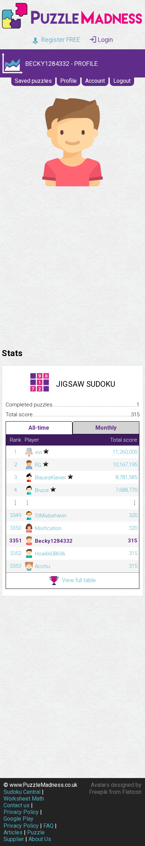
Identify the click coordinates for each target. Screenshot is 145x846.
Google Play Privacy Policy (21, 822)
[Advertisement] (72, 265)
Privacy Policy (21, 812)
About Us (40, 839)
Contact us (17, 805)
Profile (68, 80)
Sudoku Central (22, 792)
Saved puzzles (33, 80)
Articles (13, 832)
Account (95, 80)
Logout (122, 80)
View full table (79, 580)
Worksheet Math (24, 798)
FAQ (48, 825)
